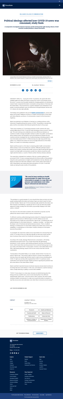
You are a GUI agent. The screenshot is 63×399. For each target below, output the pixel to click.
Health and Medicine (46, 310)
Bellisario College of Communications (31, 14)
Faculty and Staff (31, 313)
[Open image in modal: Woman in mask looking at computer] (31, 53)
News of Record (46, 313)
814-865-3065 (33, 303)
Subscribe (39, 333)
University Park (46, 316)
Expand (50, 81)
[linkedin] (31, 90)
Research (31, 310)
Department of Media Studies (46, 320)
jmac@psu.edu (27, 302)
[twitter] (27, 90)
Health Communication (38, 112)
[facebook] (23, 90)
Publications (31, 316)
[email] (36, 90)
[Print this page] (40, 90)
